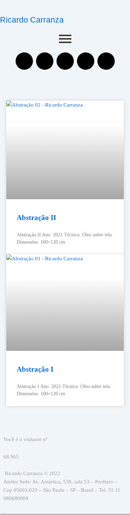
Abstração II (36, 217)
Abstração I (35, 369)
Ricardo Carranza (32, 19)
